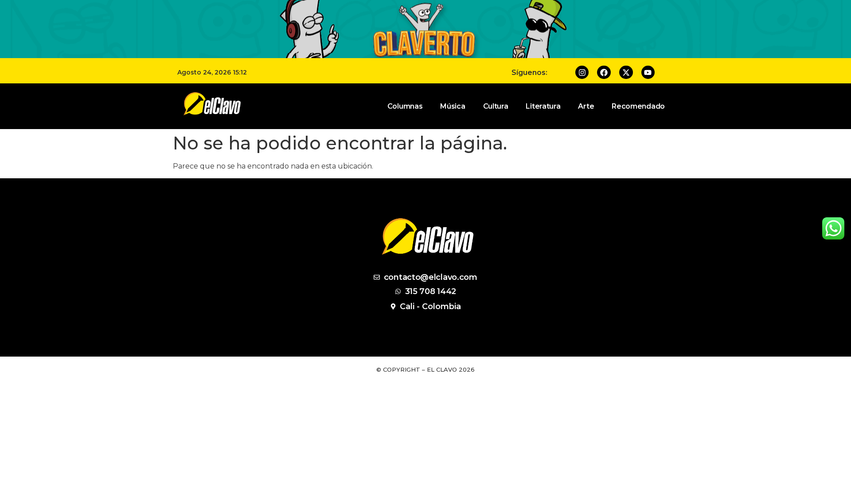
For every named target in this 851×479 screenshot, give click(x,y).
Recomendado (638, 106)
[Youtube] (648, 72)
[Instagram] (582, 72)
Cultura (495, 106)
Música (452, 106)
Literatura (543, 106)
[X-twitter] (626, 72)
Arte (586, 106)
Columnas (405, 106)
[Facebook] (604, 72)
